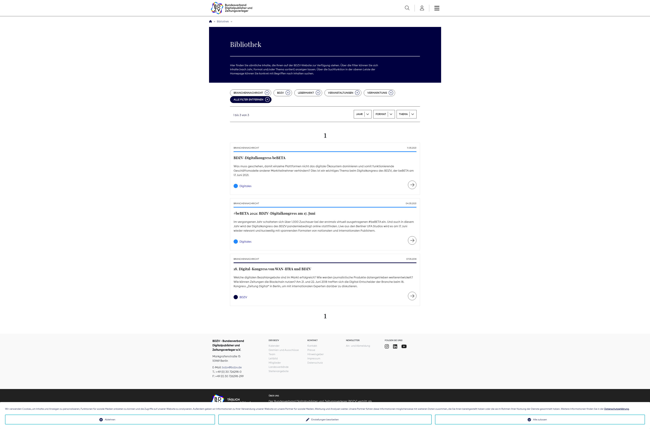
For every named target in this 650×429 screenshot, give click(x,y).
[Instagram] (387, 346)
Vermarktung (377, 92)
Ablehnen (110, 419)
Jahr (359, 114)
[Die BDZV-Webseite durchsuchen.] (407, 8)
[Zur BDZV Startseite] (210, 22)
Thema (403, 114)
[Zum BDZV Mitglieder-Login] (422, 8)
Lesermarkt (306, 92)
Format (381, 114)
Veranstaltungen (340, 92)
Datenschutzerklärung (616, 408)
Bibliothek (223, 21)
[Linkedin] (395, 346)
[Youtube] (404, 346)
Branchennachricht (248, 92)
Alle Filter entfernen (248, 99)
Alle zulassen (540, 419)
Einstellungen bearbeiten (325, 419)
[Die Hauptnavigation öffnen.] (436, 8)
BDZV (280, 92)
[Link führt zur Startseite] (231, 8)
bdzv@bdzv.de (232, 367)
